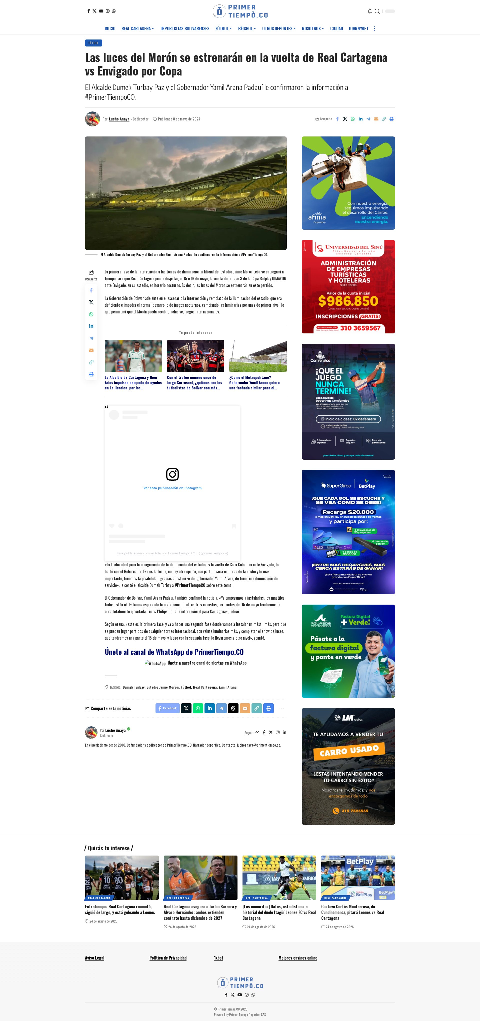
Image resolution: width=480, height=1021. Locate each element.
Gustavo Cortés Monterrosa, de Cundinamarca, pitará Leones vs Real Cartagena (352, 912)
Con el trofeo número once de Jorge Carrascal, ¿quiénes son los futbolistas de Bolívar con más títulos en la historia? (194, 383)
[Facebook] (88, 11)
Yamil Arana (227, 687)
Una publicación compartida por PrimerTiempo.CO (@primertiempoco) (172, 553)
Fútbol (93, 43)
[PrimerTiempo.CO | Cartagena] (240, 11)
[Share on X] (345, 119)
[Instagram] (108, 11)
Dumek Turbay (133, 687)
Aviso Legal (94, 958)
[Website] (257, 732)
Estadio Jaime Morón (162, 687)
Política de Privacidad (168, 958)
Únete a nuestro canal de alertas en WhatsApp (206, 663)
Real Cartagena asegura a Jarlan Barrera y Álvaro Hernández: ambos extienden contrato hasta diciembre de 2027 (200, 912)
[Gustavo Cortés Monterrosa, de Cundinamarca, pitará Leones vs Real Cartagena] (358, 878)
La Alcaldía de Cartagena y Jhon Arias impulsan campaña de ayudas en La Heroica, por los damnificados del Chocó (133, 383)
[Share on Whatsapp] (352, 119)
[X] (94, 11)
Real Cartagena (205, 687)
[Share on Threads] (233, 708)
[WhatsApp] (114, 11)
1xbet (218, 958)
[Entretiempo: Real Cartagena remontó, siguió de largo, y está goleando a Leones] (122, 878)
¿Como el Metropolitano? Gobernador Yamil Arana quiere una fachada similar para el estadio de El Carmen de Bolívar (255, 383)
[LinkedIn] (284, 732)
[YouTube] (101, 11)
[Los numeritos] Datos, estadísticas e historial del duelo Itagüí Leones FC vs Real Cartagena (279, 912)
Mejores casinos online (297, 958)
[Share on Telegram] (368, 119)
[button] (377, 11)
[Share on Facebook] (337, 119)
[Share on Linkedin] (360, 119)
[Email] (376, 119)
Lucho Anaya (119, 118)
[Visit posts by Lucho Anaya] (92, 118)
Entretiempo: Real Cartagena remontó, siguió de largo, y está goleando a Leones (120, 909)
